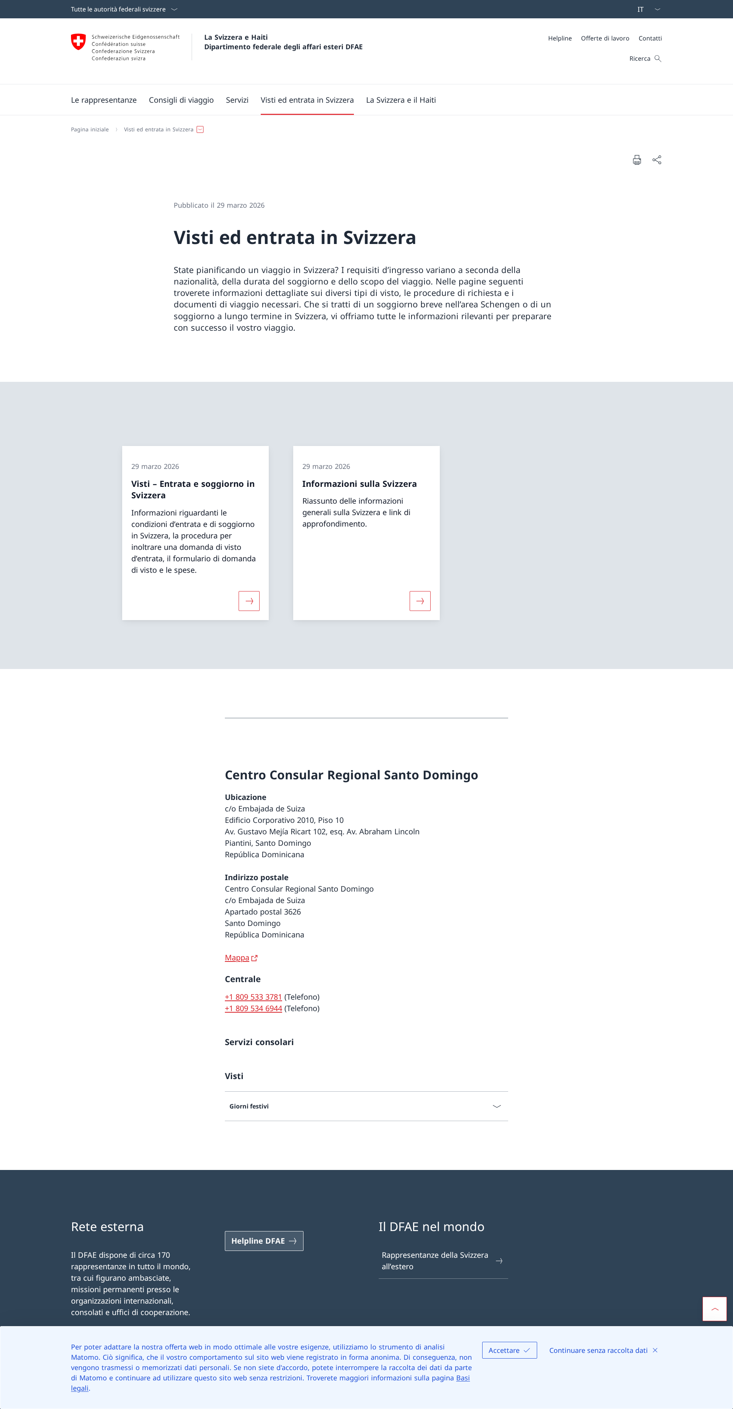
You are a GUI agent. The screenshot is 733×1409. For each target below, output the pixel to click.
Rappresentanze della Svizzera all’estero (435, 1261)
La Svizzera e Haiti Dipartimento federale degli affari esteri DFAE (283, 41)
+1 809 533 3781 (253, 997)
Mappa (237, 957)
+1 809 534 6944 (253, 1008)
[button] (104, 99)
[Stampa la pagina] (637, 160)
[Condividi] (657, 160)
